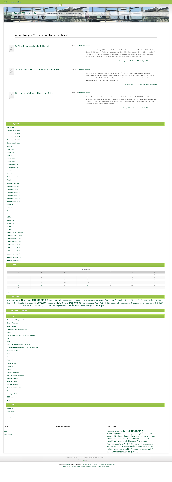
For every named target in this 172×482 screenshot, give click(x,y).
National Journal (12, 357)
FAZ (8, 338)
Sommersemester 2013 (13, 192)
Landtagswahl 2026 (12, 168)
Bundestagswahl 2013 (13, 134)
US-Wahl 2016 (11, 226)
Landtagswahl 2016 (12, 161)
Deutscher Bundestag (114, 300)
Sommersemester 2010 (13, 183)
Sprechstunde (150, 303)
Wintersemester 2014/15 (14, 248)
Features (65, 466)
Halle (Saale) (11, 149)
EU (139, 300)
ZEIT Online (10, 397)
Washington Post (12, 394)
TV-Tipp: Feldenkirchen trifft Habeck (32, 46)
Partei (97, 303)
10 (18, 280)
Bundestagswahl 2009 (13, 131)
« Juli (8, 292)
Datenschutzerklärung (103, 466)
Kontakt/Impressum (85, 466)
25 (41, 285)
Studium (9, 208)
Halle (150, 299)
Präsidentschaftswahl (125, 303)
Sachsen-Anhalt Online (13, 378)
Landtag (22, 302)
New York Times (11, 363)
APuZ (9, 300)
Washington (99, 305)
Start (5, 2)
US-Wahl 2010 (11, 220)
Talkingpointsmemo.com (14, 388)
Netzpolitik (10, 360)
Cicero (9, 332)
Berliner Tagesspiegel (13, 323)
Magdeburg (51, 303)
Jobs (15, 303)
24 (18, 285)
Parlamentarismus (88, 303)
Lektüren (133, 108)
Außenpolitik (10, 127)
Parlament (75, 302)
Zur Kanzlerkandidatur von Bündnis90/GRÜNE (37, 69)
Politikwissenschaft (12, 177)
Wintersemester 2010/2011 (15, 235)
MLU (58, 302)
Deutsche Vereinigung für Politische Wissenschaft (21, 335)
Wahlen (77, 306)
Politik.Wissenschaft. (26, 13)
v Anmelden (163, 5)
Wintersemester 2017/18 (14, 254)
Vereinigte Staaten (60, 305)
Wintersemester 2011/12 (14, 238)
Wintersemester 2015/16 (14, 251)
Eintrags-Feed (11, 412)
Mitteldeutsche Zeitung (13, 351)
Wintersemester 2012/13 (14, 242)
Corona (84, 300)
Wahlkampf (86, 305)
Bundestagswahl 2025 (13, 143)
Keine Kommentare (151, 61)
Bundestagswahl (54, 299)
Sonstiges (10, 205)
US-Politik (10, 217)
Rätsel (9, 180)
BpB (29, 300)
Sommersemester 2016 (13, 198)
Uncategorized (141, 108)
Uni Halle (24, 305)
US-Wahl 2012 (11, 223)
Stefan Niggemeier (12, 385)
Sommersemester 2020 (13, 201)
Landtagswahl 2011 (12, 158)
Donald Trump (131, 300)
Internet (10, 303)
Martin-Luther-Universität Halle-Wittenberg (104, 464)
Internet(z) (10, 155)
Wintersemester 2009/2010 (15, 232)
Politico (9, 369)
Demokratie (100, 300)
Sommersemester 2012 (13, 189)
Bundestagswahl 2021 (125, 61)
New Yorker (10, 366)
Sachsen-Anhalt (138, 302)
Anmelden (10, 409)
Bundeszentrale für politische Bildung (17, 329)
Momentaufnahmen (12, 174)
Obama (65, 303)
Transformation (11, 306)
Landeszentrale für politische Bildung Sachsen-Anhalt (22, 348)
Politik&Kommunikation (13, 372)
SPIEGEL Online (12, 381)
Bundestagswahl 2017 (13, 137)
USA (49, 305)
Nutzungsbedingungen (74, 466)
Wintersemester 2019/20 (14, 257)
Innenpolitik (135, 61)
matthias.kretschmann (89, 459)
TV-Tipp (17, 306)
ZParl (107, 306)
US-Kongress (42, 306)
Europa (144, 300)
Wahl (71, 305)
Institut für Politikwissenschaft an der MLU (19, 344)
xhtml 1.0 (86, 461)
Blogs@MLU (67, 464)
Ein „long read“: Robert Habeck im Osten (34, 92)
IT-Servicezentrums (86, 464)
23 (154, 282)
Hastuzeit (10, 341)
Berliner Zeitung (11, 326)
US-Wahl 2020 (11, 229)
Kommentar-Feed (12, 415)
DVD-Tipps (10, 146)
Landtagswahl (31, 303)
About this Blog (16, 2)
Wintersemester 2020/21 (14, 260)
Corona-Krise (91, 300)
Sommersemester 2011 (13, 186)
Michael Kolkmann (84, 46)
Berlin (24, 300)
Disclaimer (94, 466)
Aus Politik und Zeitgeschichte (15, 320)
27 (88, 285)
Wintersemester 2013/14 (14, 245)
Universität (33, 306)
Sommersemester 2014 (13, 195)
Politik (102, 303)
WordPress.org (11, 418)
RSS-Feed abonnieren (60, 4)
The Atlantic (10, 391)
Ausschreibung (15, 300)
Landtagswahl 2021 (12, 164)
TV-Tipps (142, 61)
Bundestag (39, 299)
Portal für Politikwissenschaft (15, 375)
